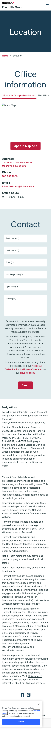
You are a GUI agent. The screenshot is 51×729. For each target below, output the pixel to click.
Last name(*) (12, 250)
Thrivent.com (35, 676)
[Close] (39, 704)
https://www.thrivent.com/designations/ (23, 422)
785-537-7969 (10, 176)
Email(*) (9, 262)
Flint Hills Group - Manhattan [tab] (19, 95)
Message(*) (11, 298)
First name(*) (12, 238)
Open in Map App (25, 146)
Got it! (21, 722)
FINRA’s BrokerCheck (16, 679)
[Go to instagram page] (28, 694)
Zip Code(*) (11, 286)
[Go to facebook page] (22, 694)
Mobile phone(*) (14, 274)
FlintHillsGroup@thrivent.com (18, 186)
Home (5, 55)
